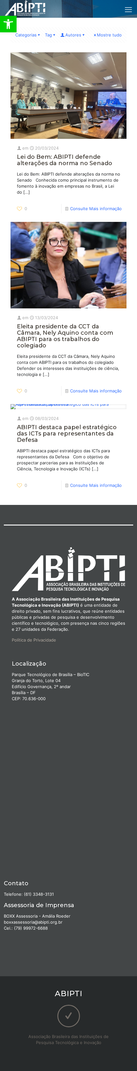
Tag (48, 34)
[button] (8, 24)
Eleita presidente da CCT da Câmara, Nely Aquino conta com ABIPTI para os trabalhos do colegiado (65, 336)
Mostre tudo (109, 34)
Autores (73, 34)
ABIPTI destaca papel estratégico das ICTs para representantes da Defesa (67, 433)
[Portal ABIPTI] (25, 8)
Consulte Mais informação (96, 208)
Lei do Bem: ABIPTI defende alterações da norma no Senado (64, 160)
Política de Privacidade (34, 639)
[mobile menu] (128, 9)
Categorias (26, 34)
